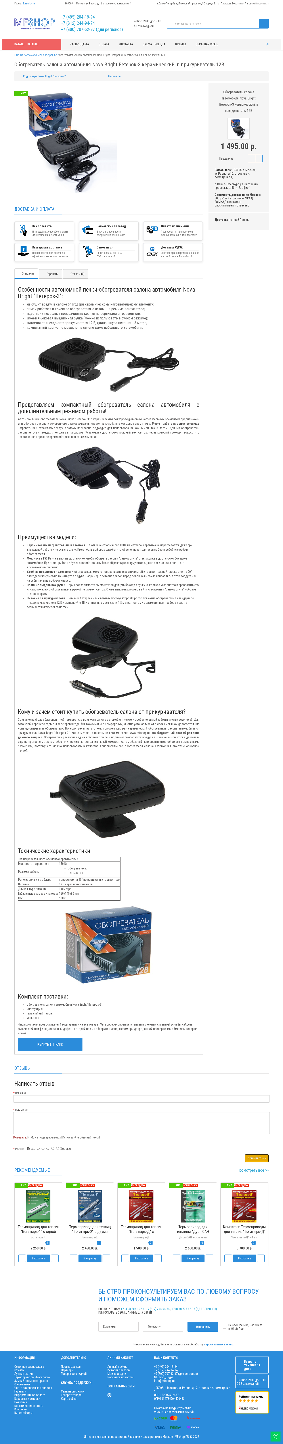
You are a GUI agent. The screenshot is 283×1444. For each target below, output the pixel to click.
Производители (71, 1366)
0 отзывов (114, 76)
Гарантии (52, 274)
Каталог (26, 44)
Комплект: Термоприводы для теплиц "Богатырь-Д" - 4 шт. (244, 1231)
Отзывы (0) (77, 274)
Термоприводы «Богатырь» (32, 1377)
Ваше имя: (21, 1092)
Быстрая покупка (90, 1240)
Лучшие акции (23, 1373)
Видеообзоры (23, 1413)
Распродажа (79, 44)
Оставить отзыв (257, 1158)
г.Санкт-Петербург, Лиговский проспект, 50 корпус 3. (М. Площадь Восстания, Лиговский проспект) (213, 3)
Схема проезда (154, 44)
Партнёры (67, 1370)
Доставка (126, 44)
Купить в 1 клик (50, 1044)
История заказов (118, 1370)
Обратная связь (207, 44)
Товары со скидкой (74, 1373)
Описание (28, 273)
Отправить (203, 1327)
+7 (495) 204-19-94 (78, 17)
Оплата (104, 44)
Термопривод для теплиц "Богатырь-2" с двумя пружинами (90, 1231)
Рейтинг (19, 1148)
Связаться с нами (72, 1391)
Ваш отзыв (21, 1109)
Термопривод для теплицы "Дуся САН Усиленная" (193, 1231)
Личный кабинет (118, 1366)
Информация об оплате (29, 1395)
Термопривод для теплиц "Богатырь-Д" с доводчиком (141, 1231)
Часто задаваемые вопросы (33, 1388)
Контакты (20, 1409)
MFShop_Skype (163, 1377)
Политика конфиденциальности (28, 1404)
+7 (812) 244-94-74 (78, 23)
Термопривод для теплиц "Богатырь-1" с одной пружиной (38, 1231)
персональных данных (218, 1344)
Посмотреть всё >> (253, 1170)
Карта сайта (68, 1398)
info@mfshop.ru (164, 1381)
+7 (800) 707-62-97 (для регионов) (92, 29)
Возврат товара (71, 1395)
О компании (22, 1384)
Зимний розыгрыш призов (31, 1381)
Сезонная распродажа (29, 1366)
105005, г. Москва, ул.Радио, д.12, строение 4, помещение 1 (98, 3)
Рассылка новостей (120, 1377)
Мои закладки (116, 1373)
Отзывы (180, 44)
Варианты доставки (27, 1398)
